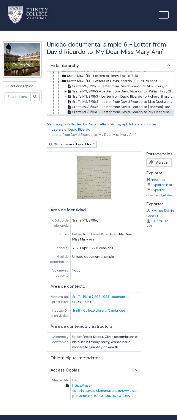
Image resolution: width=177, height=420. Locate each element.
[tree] (110, 93)
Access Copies (65, 370)
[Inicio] (30, 15)
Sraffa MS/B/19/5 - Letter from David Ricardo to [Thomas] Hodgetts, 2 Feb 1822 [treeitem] (123, 107)
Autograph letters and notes (134, 124)
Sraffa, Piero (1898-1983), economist (100, 296)
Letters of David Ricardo (71, 129)
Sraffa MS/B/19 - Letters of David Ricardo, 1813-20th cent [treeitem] (112, 81)
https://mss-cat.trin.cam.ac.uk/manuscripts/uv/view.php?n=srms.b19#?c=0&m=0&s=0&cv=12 (105, 390)
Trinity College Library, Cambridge (98, 310)
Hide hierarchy (65, 65)
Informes (158, 179)
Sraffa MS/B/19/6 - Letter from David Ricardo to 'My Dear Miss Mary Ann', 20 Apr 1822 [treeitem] (123, 112)
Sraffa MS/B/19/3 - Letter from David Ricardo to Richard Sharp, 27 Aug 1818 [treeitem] (123, 96)
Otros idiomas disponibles (72, 144)
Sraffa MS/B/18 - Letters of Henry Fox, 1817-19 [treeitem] (102, 75)
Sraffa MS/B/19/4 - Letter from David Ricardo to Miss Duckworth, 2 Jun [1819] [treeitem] (123, 101)
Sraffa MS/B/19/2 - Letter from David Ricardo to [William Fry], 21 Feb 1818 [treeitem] (123, 91)
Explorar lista (162, 185)
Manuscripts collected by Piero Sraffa (76, 124)
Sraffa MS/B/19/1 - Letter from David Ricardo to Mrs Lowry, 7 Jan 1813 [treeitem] (123, 86)
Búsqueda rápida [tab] (19, 86)
